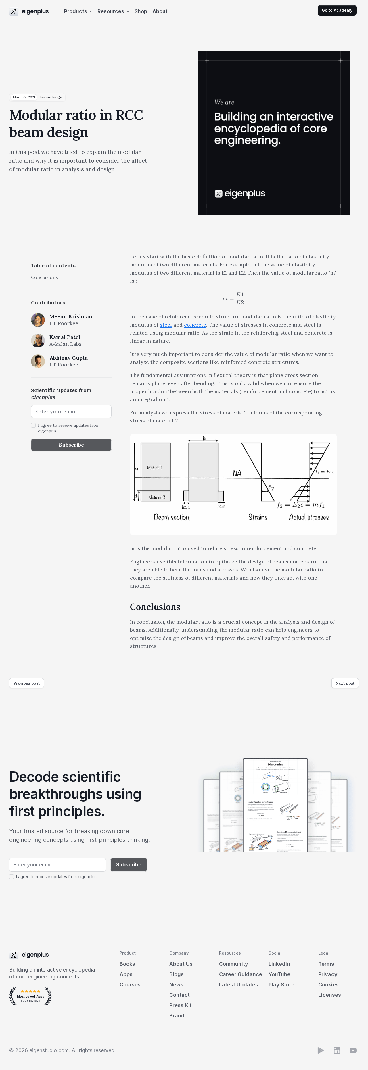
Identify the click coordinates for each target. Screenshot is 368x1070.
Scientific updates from (61, 393)
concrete (195, 324)
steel (166, 324)
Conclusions (44, 277)
